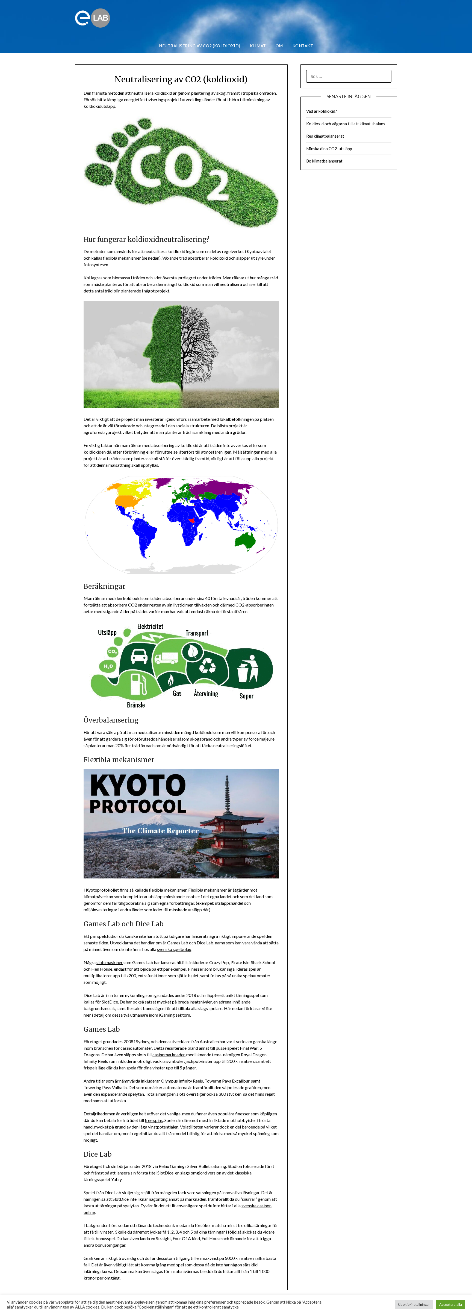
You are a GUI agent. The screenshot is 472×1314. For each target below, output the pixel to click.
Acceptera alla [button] (450, 1304)
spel (180, 1264)
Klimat (258, 45)
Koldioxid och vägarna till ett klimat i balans (345, 123)
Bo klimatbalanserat (324, 160)
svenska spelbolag (174, 949)
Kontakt (303, 45)
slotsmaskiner (109, 962)
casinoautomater (136, 1048)
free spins (154, 1120)
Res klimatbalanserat (325, 136)
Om (279, 45)
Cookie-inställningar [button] (414, 1304)
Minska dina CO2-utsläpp (329, 148)
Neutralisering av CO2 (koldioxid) (199, 45)
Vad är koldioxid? (321, 111)
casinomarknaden (168, 1054)
